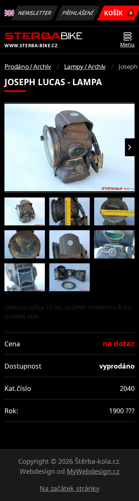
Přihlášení (78, 12)
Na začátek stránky (69, 488)
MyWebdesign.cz (93, 471)
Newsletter (35, 12)
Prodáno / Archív (27, 66)
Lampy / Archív (85, 66)
